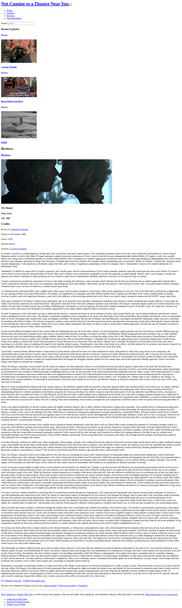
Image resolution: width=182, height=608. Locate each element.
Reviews (4, 35)
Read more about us (154, 594)
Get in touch (171, 594)
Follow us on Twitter (16, 604)
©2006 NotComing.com (34, 581)
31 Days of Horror (18, 249)
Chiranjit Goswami (19, 229)
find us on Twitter (68, 585)
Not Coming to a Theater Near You (17, 594)
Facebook (82, 585)
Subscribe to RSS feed (17, 599)
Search (4, 23)
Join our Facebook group (18, 602)
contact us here (50, 585)
